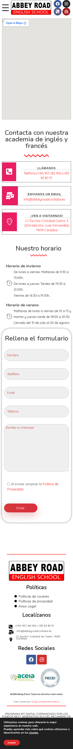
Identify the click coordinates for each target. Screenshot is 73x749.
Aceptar (12, 742)
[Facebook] (58, 4)
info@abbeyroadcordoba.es (44, 199)
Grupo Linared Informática (45, 701)
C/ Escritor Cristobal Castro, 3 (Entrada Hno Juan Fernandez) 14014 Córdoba (46, 225)
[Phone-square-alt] (58, 11)
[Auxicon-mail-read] (66, 11)
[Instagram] (66, 4)
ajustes (33, 733)
